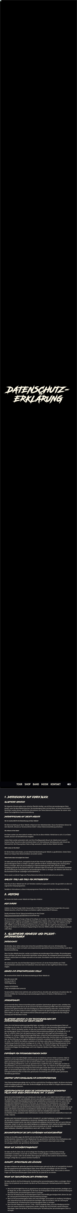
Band (36, 784)
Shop (28, 784)
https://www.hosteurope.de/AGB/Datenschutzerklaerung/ (22, 915)
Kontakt (56, 784)
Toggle (69, 784)
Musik (44, 784)
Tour (19, 784)
